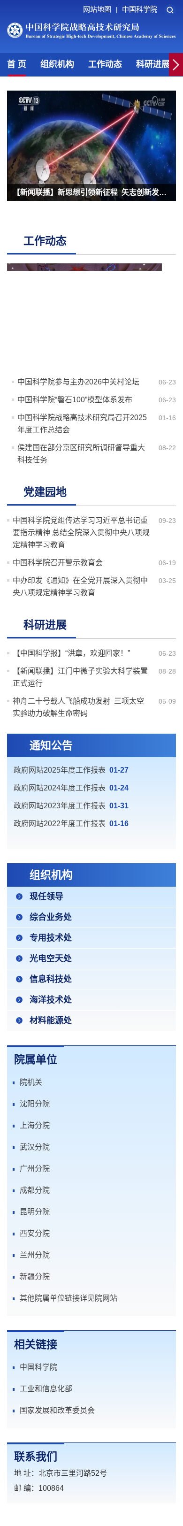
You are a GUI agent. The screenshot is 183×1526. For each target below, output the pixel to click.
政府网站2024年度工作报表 (60, 788)
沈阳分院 (35, 1104)
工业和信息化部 (46, 1389)
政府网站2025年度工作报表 (60, 770)
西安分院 (35, 1233)
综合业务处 (51, 917)
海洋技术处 (51, 1000)
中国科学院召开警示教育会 (58, 563)
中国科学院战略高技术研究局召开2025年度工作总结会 (82, 424)
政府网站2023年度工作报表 (60, 806)
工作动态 (105, 64)
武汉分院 (35, 1147)
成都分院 (35, 1190)
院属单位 (35, 1059)
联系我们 (35, 1456)
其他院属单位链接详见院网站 (68, 1298)
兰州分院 (35, 1255)
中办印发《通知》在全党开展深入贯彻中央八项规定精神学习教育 (80, 586)
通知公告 (51, 745)
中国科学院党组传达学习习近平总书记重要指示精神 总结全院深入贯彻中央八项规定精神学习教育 (81, 532)
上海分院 (35, 1125)
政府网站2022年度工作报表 (60, 824)
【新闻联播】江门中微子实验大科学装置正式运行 (80, 677)
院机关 (31, 1082)
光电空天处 (51, 958)
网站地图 (100, 9)
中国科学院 (139, 9)
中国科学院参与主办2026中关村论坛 (78, 382)
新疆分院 (35, 1277)
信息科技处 (51, 979)
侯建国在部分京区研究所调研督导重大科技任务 (81, 454)
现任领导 (46, 896)
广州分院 (35, 1169)
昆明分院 (35, 1212)
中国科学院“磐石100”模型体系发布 (74, 400)
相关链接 (35, 1344)
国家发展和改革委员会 (57, 1410)
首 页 (16, 64)
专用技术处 (51, 938)
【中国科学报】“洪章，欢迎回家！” (71, 653)
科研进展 (153, 64)
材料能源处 (51, 1020)
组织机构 (57, 64)
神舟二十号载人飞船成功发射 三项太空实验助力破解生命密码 (78, 707)
